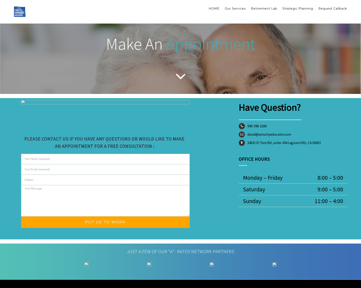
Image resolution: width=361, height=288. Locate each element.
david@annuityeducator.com (269, 134)
